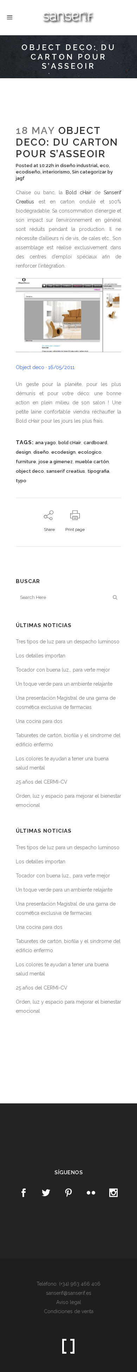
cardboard (95, 442)
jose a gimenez (56, 461)
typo (21, 480)
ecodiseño (28, 171)
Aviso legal (68, 1302)
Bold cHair (78, 192)
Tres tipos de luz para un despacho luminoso (67, 641)
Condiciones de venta (68, 1311)
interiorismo (56, 171)
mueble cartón (92, 461)
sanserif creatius (65, 471)
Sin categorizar (89, 171)
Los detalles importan (40, 656)
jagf (20, 178)
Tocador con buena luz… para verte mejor (63, 670)
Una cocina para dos (39, 721)
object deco (30, 471)
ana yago (45, 442)
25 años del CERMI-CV (41, 782)
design (23, 452)
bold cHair (69, 442)
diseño (41, 452)
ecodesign (63, 452)
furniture (26, 461)
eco (104, 165)
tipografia (98, 471)
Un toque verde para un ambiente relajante (64, 684)
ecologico (90, 452)
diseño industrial (79, 165)
